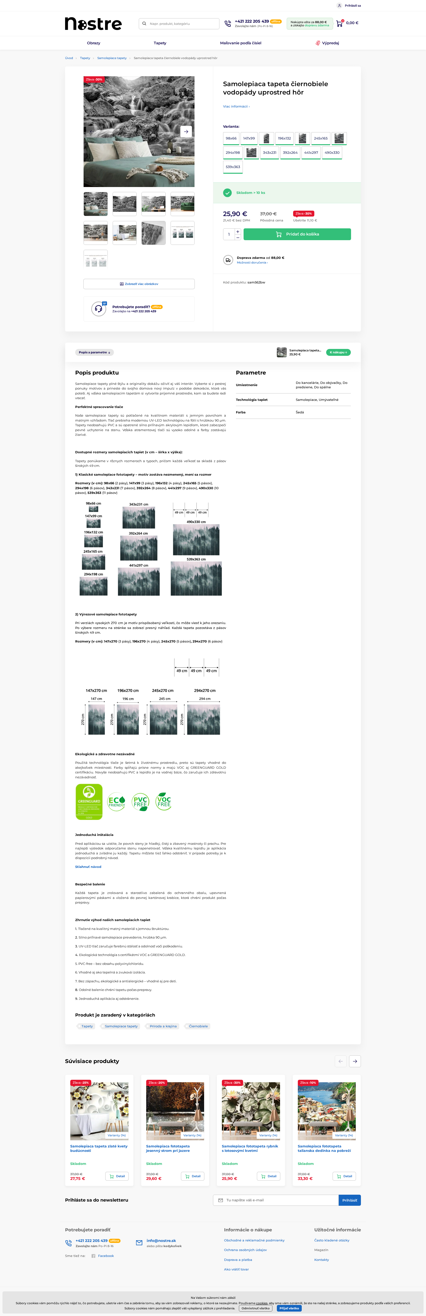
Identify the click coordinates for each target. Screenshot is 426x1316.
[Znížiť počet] (238, 237)
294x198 (233, 152)
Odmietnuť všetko (256, 1308)
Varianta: (231, 126)
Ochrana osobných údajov (245, 1250)
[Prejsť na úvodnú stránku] (93, 23)
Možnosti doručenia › (252, 262)
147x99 (249, 138)
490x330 (332, 152)
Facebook (106, 1256)
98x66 (231, 138)
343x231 (269, 152)
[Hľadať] (144, 23)
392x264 (290, 152)
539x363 (233, 167)
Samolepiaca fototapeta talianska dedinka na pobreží (324, 1148)
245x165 (321, 138)
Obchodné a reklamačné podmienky (254, 1240)
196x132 (284, 138)
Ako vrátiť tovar (236, 1269)
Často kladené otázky (331, 1240)
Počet (229, 234)
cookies (261, 1303)
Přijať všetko (289, 1308)
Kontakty (321, 1260)
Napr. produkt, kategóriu (170, 24)
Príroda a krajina (163, 1026)
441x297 (311, 152)
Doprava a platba (238, 1260)
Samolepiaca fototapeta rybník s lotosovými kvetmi (250, 1148)
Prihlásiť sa (353, 5)
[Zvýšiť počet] (238, 232)
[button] (186, 132)
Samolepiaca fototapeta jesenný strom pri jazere (168, 1148)
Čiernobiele (198, 1026)
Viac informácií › (236, 106)
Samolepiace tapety (112, 58)
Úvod (69, 58)
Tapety (85, 58)
